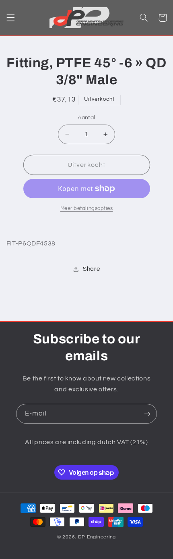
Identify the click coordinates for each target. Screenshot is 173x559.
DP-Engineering (97, 537)
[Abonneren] (147, 414)
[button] (10, 17)
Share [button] (91, 269)
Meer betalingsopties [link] (86, 208)
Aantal (86, 118)
